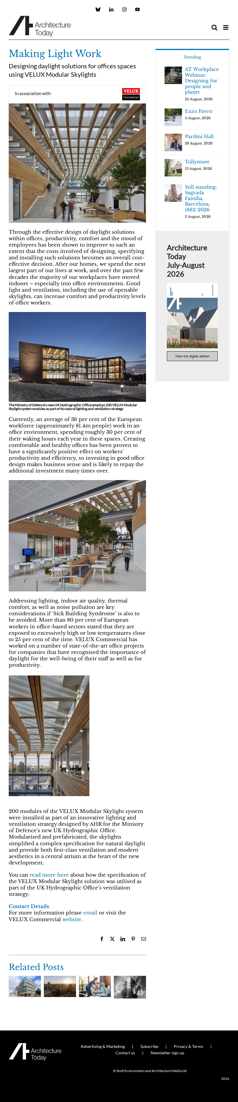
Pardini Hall (199, 136)
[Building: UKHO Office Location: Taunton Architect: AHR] (77, 106)
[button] (13, 994)
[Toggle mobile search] (214, 27)
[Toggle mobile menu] (226, 27)
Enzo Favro (198, 111)
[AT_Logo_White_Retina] (35, 1045)
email (90, 913)
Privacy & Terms (188, 1046)
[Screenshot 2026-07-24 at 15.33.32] (192, 285)
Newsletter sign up (167, 1052)
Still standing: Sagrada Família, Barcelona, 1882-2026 (201, 198)
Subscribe (149, 1046)
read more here (49, 875)
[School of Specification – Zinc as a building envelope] (25, 979)
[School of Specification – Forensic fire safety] (130, 979)
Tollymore (197, 162)
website (71, 919)
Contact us (125, 1052)
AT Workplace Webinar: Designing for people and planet (202, 80)
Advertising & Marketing (103, 1046)
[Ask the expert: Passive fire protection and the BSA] (60, 979)
